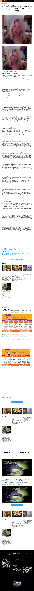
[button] (33, 1)
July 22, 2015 (12, 457)
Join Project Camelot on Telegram (17, 259)
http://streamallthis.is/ (5, 342)
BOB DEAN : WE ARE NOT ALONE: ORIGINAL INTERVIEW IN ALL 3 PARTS (6, 273)
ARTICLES (8, 3)
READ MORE (4, 579)
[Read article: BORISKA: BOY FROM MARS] (27, 268)
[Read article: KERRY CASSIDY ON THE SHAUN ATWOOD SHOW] (17, 268)
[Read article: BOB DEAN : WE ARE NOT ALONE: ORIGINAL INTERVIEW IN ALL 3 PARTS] (6, 268)
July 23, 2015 (12, 312)
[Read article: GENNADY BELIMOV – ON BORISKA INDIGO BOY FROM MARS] (6, 286)
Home (2, 3)
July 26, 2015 (12, 13)
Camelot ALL (5, 3)
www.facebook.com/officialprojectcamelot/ (19, 560)
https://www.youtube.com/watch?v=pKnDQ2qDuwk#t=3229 (11, 484)
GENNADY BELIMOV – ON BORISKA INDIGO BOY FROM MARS (6, 291)
